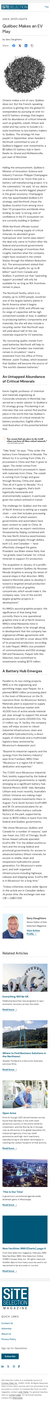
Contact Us (7, 1323)
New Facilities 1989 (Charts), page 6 (24, 1248)
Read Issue (8, 1204)
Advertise (6, 1328)
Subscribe (10, 1356)
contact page (15, 1395)
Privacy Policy (8, 1339)
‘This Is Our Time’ (12, 1192)
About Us (6, 1333)
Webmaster (17, 1398)
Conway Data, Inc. (9, 1383)
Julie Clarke (23, 1392)
